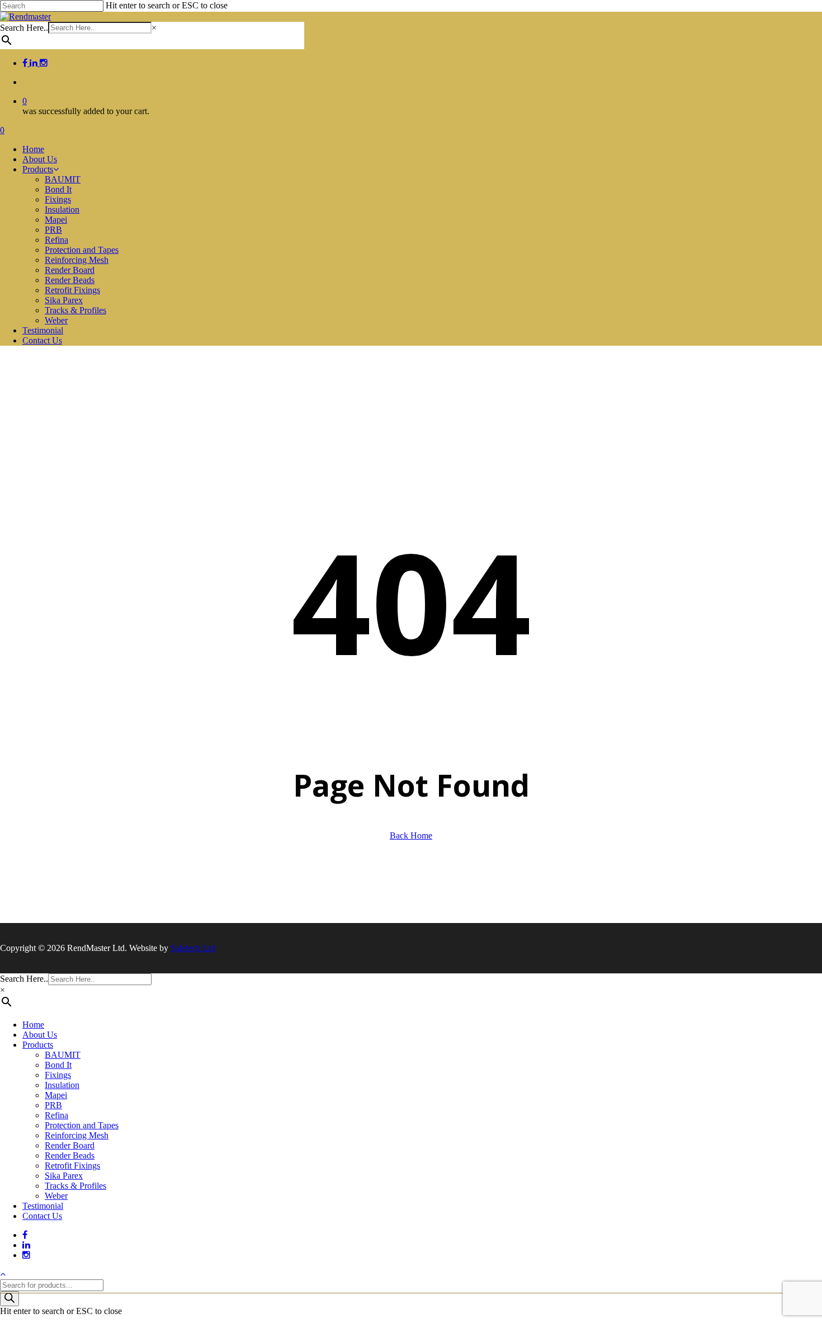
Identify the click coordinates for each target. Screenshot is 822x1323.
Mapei (56, 1095)
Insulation (62, 1085)
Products (37, 1044)
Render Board (70, 1145)
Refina (56, 1115)
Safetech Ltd (193, 948)
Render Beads (70, 1155)
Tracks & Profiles (75, 1185)
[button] (3, 1274)
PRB (53, 1105)
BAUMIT (63, 1055)
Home (33, 1024)
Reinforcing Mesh (76, 1135)
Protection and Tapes (82, 1125)
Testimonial (42, 1206)
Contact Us (42, 1216)
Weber (56, 1195)
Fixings (58, 1075)
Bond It (58, 1065)
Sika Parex (64, 1175)
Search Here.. (24, 27)
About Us (39, 1034)
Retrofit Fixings (72, 1165)
